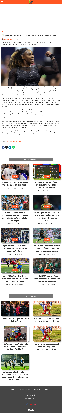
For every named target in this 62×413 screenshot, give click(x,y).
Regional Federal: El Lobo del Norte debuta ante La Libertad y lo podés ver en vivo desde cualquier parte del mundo (15, 376)
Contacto (13, 389)
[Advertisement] (31, 17)
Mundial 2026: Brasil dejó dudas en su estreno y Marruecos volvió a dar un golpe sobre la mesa (15, 279)
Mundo (3, 32)
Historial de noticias (25, 389)
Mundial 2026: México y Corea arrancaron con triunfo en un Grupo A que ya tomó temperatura (47, 279)
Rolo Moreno (8, 39)
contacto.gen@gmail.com (31, 399)
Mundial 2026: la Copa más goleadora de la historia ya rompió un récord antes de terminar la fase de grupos (15, 216)
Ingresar (49, 389)
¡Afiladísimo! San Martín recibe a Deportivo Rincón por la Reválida (47, 319)
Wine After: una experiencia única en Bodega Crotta (16, 319)
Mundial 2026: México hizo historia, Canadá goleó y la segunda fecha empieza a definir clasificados (46, 248)
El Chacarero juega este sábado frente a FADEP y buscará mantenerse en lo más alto (48, 346)
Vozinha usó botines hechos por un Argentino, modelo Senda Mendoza (15, 183)
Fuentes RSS (37, 389)
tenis (19, 141)
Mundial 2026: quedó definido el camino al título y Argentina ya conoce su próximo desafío (47, 185)
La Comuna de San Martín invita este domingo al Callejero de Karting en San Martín (16, 346)
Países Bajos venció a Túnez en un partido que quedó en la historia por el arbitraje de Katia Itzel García (47, 216)
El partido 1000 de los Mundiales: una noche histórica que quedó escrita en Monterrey (15, 248)
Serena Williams (12, 141)
